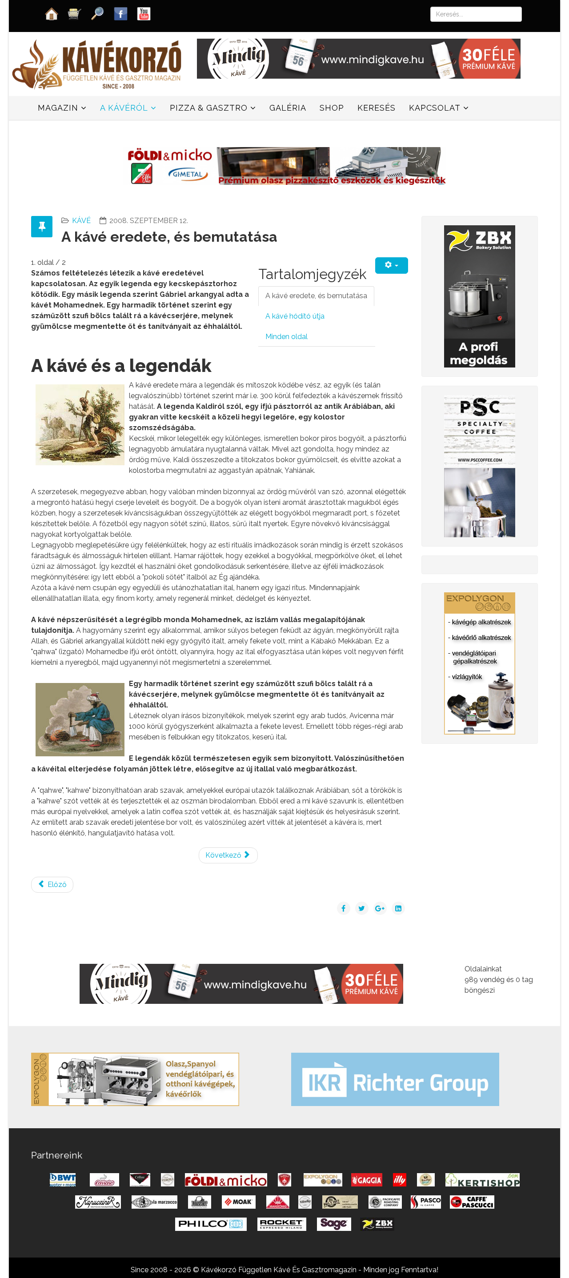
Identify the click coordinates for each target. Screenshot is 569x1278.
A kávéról (124, 107)
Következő (224, 855)
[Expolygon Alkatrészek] (479, 663)
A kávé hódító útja (295, 316)
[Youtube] (144, 13)
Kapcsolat (435, 107)
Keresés (376, 107)
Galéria (287, 107)
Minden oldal (286, 336)
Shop (332, 107)
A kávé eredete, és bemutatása (316, 296)
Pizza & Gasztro (209, 107)
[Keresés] (97, 13)
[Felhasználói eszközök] (391, 265)
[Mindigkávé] (241, 983)
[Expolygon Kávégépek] (135, 1078)
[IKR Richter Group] (395, 1078)
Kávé (81, 220)
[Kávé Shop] (74, 13)
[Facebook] (120, 13)
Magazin (58, 107)
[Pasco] (479, 465)
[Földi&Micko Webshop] (284, 165)
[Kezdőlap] (51, 13)
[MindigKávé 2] (359, 58)
